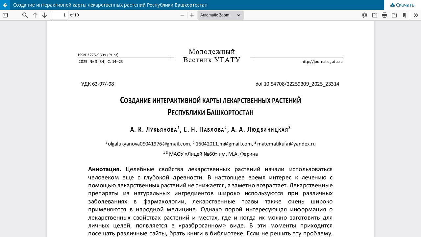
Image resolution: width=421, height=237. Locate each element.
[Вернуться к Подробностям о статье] (5, 5)
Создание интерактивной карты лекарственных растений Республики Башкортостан (110, 5)
